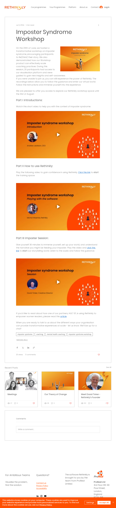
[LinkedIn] (37, 496)
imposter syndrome (25, 334)
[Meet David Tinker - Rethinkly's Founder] (94, 381)
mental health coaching (56, 334)
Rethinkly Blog (22, 340)
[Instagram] (41, 496)
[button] (38, 7)
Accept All (104, 502)
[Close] (113, 502)
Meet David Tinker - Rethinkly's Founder (90, 396)
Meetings (12, 394)
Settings (90, 502)
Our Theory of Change (55, 394)
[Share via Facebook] (17, 348)
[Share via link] (34, 348)
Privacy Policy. (45, 505)
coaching (39, 334)
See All (108, 367)
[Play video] (58, 134)
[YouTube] (45, 496)
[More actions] (98, 25)
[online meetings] (21, 381)
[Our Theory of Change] (58, 381)
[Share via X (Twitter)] (23, 348)
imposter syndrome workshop (80, 334)
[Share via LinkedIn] (28, 348)
